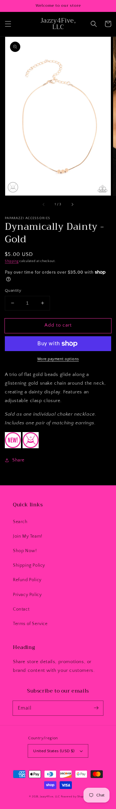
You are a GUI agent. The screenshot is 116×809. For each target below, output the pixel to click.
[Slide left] (44, 204)
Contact (21, 609)
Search (20, 521)
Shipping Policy (29, 565)
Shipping (12, 261)
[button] (8, 24)
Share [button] (18, 460)
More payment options (58, 359)
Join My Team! (28, 536)
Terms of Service (30, 623)
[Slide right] (72, 204)
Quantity (13, 290)
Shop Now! (25, 550)
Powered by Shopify (74, 796)
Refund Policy (27, 579)
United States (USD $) (53, 751)
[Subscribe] (96, 708)
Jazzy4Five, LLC (50, 796)
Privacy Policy (27, 594)
